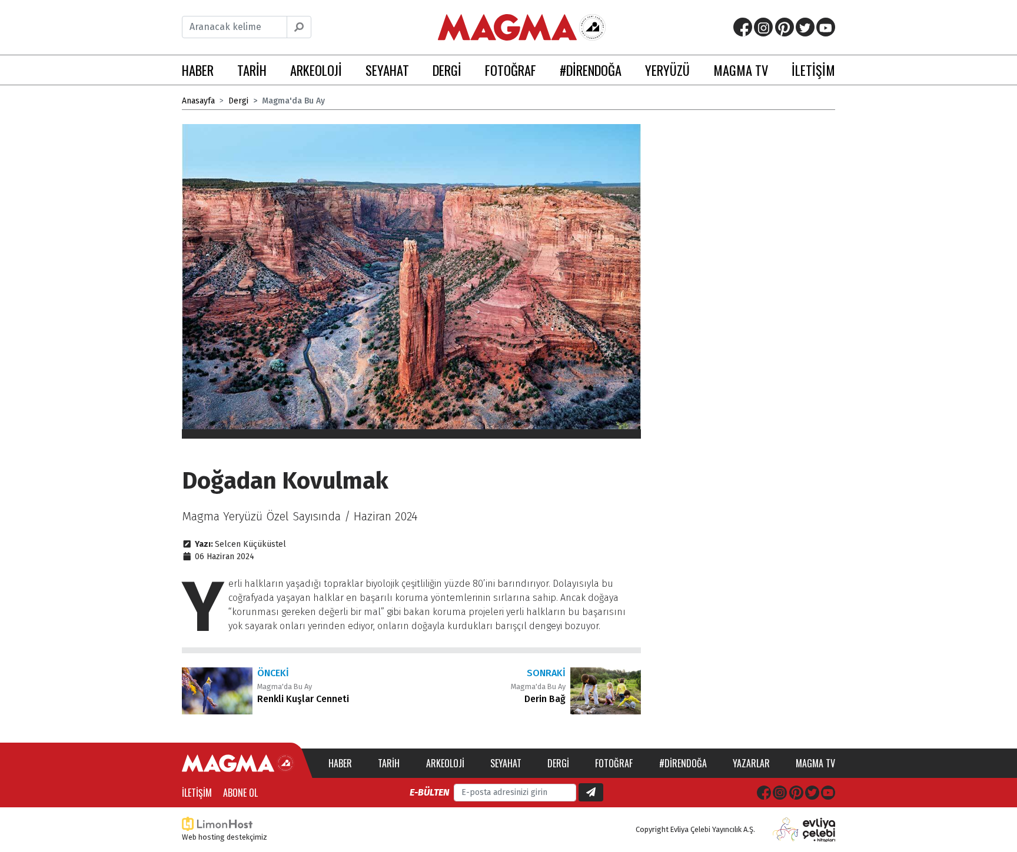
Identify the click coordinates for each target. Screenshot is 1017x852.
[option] (411, 281)
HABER (198, 69)
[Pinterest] (784, 27)
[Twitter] (805, 27)
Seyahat (505, 763)
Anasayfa (198, 101)
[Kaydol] (591, 792)
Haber (340, 763)
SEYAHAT (387, 69)
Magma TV (815, 763)
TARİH (252, 69)
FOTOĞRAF (510, 69)
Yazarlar (751, 763)
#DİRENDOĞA (591, 69)
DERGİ (447, 69)
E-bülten (429, 792)
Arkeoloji (445, 763)
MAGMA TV (740, 69)
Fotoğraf (614, 763)
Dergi (238, 101)
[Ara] (299, 27)
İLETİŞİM (813, 69)
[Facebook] (742, 27)
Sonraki (546, 673)
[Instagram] (763, 27)
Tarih (389, 763)
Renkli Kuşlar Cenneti (303, 698)
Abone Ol (240, 793)
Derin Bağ (545, 698)
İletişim (197, 793)
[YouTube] (825, 27)
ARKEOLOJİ (316, 69)
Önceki (273, 673)
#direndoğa (683, 763)
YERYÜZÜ (667, 69)
